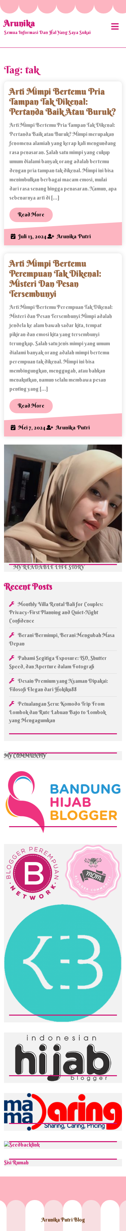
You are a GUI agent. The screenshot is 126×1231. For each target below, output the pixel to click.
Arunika (19, 23)
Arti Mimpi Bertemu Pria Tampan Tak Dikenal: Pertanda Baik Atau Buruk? (62, 101)
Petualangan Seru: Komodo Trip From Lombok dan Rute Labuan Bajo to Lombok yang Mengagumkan (57, 712)
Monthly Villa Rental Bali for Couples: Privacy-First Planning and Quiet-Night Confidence (56, 612)
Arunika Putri (74, 236)
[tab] (115, 26)
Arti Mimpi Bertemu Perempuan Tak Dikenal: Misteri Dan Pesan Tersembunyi (55, 278)
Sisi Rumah (16, 1162)
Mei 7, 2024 (31, 427)
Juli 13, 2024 (32, 236)
